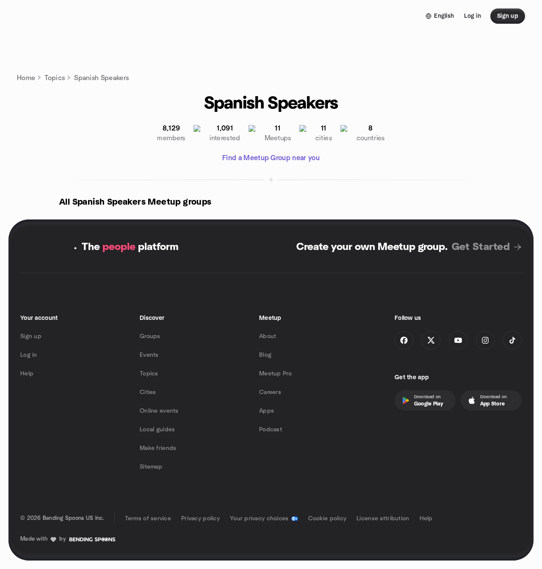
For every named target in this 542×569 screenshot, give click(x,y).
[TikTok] (512, 340)
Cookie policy (327, 519)
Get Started (481, 247)
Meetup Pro (275, 374)
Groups (150, 336)
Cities (148, 392)
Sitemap (151, 467)
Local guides (157, 430)
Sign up (30, 336)
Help (26, 374)
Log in (28, 355)
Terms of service (148, 519)
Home (26, 78)
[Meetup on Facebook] (404, 340)
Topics (54, 78)
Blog (265, 355)
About (267, 336)
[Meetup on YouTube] (458, 340)
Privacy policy (200, 519)
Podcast (270, 430)
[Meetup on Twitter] (431, 340)
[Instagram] (485, 340)
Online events (159, 411)
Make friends (158, 448)
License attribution (383, 519)
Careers (270, 392)
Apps (266, 411)
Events (149, 355)
